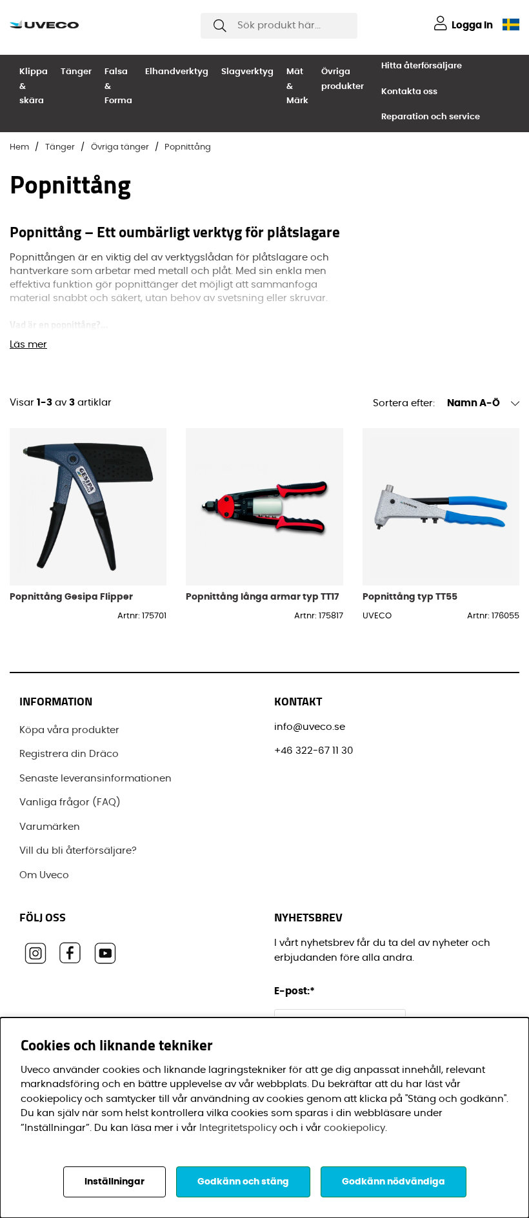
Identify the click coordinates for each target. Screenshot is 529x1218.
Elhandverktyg (176, 72)
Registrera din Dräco (69, 754)
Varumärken (49, 827)
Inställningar (115, 1181)
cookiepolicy (354, 1128)
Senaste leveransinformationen (95, 778)
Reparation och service (430, 117)
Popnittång (188, 147)
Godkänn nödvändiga (393, 1181)
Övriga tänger (120, 147)
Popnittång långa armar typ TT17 (262, 597)
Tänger (76, 72)
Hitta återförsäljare (421, 66)
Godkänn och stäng (243, 1181)
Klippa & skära (33, 86)
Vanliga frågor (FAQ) (70, 802)
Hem (19, 147)
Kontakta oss (409, 92)
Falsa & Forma (118, 86)
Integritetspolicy (238, 1128)
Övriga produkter (342, 79)
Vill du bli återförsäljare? (78, 851)
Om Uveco (44, 875)
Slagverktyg (247, 72)
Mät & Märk (297, 86)
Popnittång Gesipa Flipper (71, 597)
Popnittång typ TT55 (410, 597)
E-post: (295, 991)
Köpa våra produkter (69, 730)
